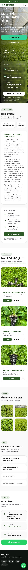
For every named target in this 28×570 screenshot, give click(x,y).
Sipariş (8, 300)
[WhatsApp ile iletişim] (23, 565)
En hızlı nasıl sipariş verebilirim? (13, 483)
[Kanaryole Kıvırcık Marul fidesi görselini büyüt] (14, 277)
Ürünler (11, 561)
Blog (18, 561)
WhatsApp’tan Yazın (14, 234)
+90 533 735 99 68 (15, 1)
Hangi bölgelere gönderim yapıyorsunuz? (11, 468)
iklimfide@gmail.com (14, 535)
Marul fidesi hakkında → (18, 263)
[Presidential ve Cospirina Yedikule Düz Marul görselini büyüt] (14, 316)
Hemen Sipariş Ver (15, 37)
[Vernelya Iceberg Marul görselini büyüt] (14, 355)
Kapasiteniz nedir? (9, 476)
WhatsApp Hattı (15, 542)
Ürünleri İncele (13, 42)
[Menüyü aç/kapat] (25, 5)
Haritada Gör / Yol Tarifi (13, 93)
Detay (17, 300)
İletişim (4, 565)
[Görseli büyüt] (23, 300)
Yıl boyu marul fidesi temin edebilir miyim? (11, 459)
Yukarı (4, 561)
